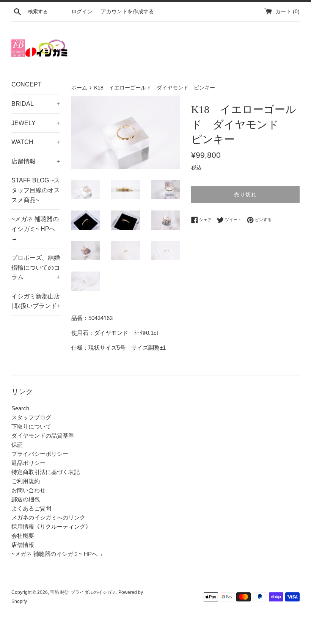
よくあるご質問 (31, 508)
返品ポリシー (28, 463)
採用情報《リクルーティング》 (51, 526)
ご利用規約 (25, 481)
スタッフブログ (31, 417)
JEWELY (35, 123)
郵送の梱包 (25, 499)
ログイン (82, 11)
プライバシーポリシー (39, 454)
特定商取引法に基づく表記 (45, 472)
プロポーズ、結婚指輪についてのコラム (35, 267)
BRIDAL (35, 103)
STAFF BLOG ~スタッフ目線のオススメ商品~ (35, 190)
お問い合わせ (28, 490)
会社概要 (22, 535)
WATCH (35, 142)
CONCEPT (26, 84)
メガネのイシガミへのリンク (48, 517)
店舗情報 (35, 161)
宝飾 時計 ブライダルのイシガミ (83, 592)
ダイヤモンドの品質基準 (42, 435)
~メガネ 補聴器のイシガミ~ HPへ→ (35, 229)
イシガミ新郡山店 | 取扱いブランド (35, 301)
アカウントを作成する (127, 11)
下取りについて (31, 426)
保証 (17, 444)
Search (20, 408)
